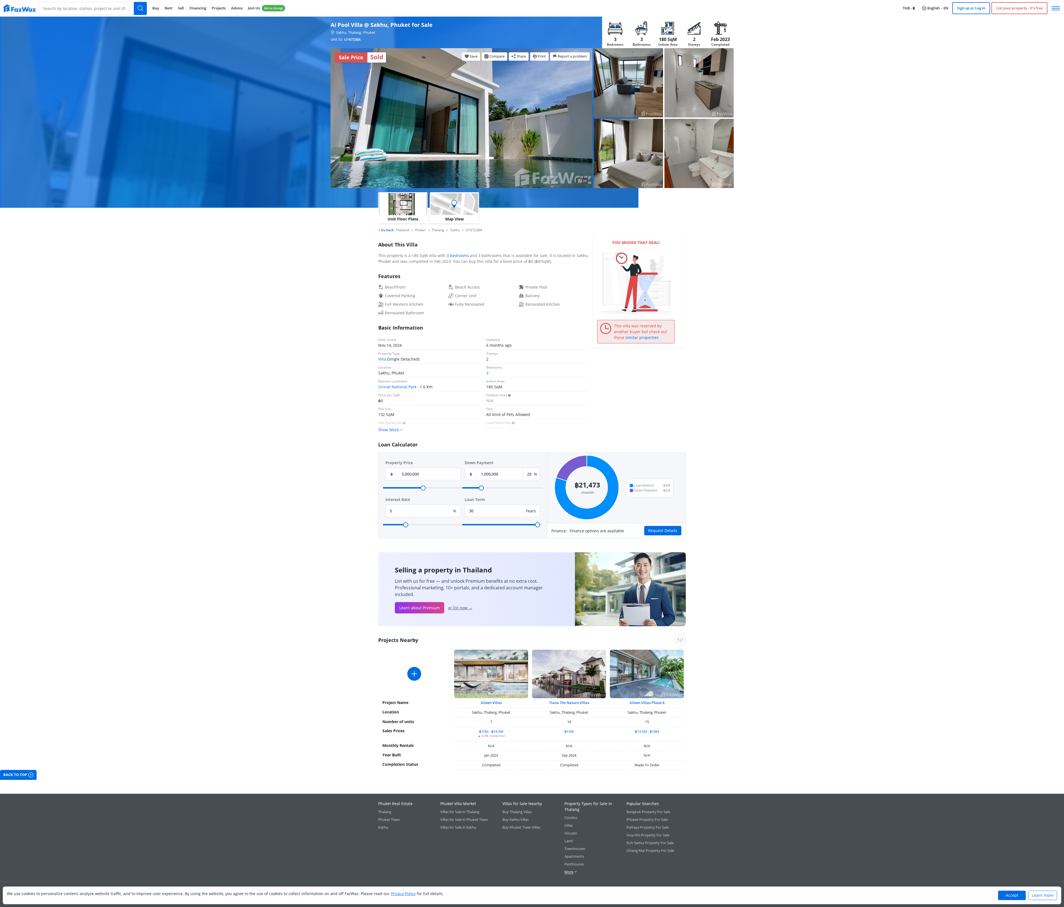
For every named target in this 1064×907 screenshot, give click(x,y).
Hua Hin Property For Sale (647, 835)
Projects (219, 8)
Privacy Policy (403, 893)
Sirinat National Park (397, 386)
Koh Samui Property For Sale (650, 842)
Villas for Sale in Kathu (458, 827)
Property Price (399, 462)
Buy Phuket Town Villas (521, 827)
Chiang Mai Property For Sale (650, 850)
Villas (568, 825)
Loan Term (475, 499)
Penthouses (574, 864)
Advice (236, 8)
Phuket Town (389, 819)
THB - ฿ (909, 8)
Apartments (574, 856)
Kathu (383, 827)
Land (568, 840)
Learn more (1042, 895)
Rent (168, 8)
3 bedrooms (458, 255)
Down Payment (479, 462)
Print (542, 56)
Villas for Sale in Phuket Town (464, 819)
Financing (198, 8)
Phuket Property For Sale (647, 819)
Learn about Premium (419, 607)
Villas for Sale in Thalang (459, 811)
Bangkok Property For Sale (648, 811)
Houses (570, 833)
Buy (155, 8)
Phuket (369, 32)
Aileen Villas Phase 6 (647, 702)
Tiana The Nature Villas (569, 702)
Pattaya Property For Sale (647, 827)
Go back (387, 230)
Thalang (384, 811)
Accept (1012, 895)
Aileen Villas (491, 702)
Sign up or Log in (971, 8)
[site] (19, 8)
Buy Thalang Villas (517, 811)
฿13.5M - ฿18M (647, 731)
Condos (570, 817)
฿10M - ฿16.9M (491, 731)
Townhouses (574, 848)
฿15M (569, 731)
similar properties (642, 337)
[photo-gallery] (628, 82)
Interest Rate (397, 499)
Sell (181, 8)
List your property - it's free (1019, 8)
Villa (382, 359)
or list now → (460, 607)
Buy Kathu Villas (515, 819)
